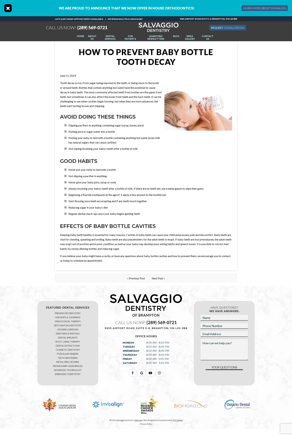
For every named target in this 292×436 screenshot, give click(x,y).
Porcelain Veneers (68, 354)
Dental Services (110, 37)
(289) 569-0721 (76, 27)
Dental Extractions (68, 345)
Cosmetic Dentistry (68, 349)
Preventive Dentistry (67, 313)
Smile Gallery (190, 37)
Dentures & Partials (68, 333)
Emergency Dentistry (67, 374)
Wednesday (131, 350)
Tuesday (129, 346)
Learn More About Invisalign (264, 8)
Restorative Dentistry (67, 325)
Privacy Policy (146, 424)
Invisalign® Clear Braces (68, 366)
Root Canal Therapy (68, 341)
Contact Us (207, 37)
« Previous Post (136, 278)
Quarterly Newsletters (155, 37)
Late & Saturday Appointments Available (79, 19)
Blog (176, 36)
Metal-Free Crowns (67, 362)
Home (80, 36)
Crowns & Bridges (67, 329)
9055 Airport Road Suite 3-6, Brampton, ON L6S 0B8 (208, 19)
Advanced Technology (67, 370)
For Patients (130, 37)
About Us (92, 37)
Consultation (227, 27)
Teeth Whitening (68, 358)
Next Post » (158, 278)
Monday (128, 342)
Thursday (130, 354)
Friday (127, 358)
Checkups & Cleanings (67, 317)
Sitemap (138, 420)
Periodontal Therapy (68, 321)
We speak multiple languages (125, 19)
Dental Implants (68, 337)
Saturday (130, 363)
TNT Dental (178, 420)
